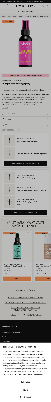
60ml (6, 273)
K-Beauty (14, 315)
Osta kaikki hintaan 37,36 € (25, 212)
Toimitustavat (7, 337)
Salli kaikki (25, 382)
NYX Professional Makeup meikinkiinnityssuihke (25, 309)
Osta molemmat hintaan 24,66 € (25, 163)
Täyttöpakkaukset (32, 315)
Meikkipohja (27, 16)
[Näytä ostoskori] (48, 5)
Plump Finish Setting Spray (40, 16)
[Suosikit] (44, 5)
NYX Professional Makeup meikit (25, 298)
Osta (17, 279)
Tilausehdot (6, 341)
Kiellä (25, 390)
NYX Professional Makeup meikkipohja (25, 303)
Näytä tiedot (25, 397)
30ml (38, 273)
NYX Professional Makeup (15, 16)
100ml (44, 273)
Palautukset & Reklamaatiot (11, 333)
